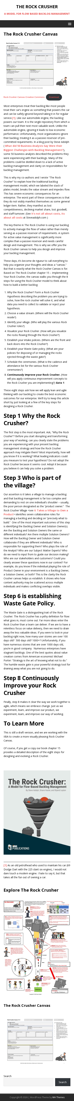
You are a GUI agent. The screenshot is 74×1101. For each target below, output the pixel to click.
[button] (69, 23)
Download (54, 97)
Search (7, 1076)
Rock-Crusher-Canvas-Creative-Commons (24, 97)
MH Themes (58, 1097)
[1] (13, 118)
